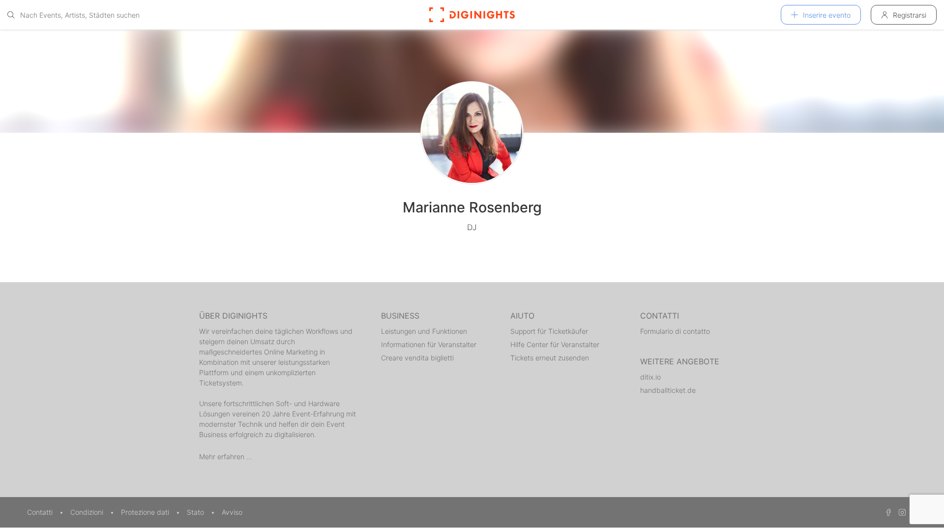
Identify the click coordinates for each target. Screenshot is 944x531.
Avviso (232, 512)
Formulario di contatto (675, 331)
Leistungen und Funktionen (424, 331)
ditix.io (650, 377)
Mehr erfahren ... (225, 456)
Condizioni (87, 512)
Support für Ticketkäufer (549, 331)
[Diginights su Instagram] (901, 512)
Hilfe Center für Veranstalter (554, 344)
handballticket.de (668, 390)
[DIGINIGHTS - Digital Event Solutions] (472, 15)
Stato (196, 512)
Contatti (41, 512)
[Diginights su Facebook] (887, 512)
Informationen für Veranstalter (428, 344)
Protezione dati (146, 512)
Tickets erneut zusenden (549, 358)
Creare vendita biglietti (417, 358)
